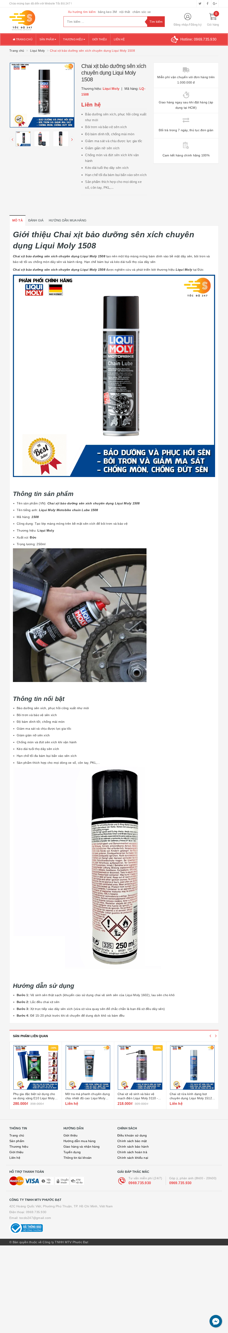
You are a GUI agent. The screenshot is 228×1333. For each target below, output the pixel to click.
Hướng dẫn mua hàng (79, 1141)
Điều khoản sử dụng (132, 1135)
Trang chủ (24, 39)
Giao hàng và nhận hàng (81, 1146)
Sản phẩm (47, 39)
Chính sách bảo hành (133, 1146)
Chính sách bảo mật (132, 1141)
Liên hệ (119, 39)
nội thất (124, 12)
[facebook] (207, 3)
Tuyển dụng (72, 1152)
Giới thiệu (99, 39)
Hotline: (198, 39)
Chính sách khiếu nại (132, 1157)
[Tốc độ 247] (33, 20)
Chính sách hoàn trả (132, 1152)
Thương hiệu (73, 39)
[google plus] (214, 3)
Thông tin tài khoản (77, 1157)
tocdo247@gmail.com (35, 1218)
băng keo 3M (107, 12)
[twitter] (200, 3)
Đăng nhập (181, 24)
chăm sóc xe (141, 12)
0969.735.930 (139, 1183)
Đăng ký (196, 24)
